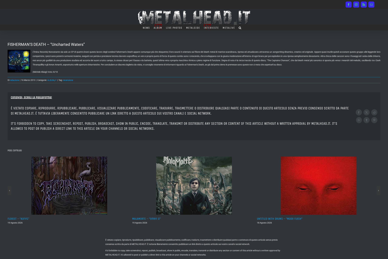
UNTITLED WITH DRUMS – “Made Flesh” (201, 218)
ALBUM (50, 80)
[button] (240, 27)
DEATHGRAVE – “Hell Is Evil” (319, 218)
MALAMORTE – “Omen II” (68, 218)
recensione (68, 80)
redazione (14, 80)
